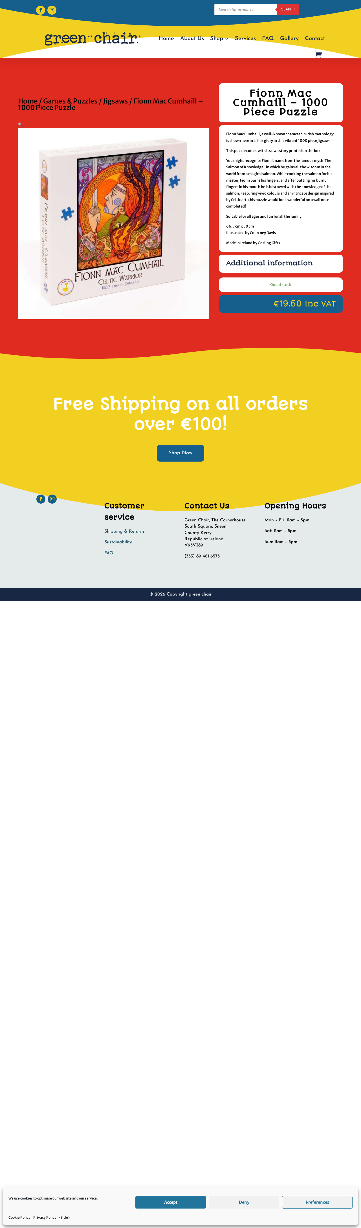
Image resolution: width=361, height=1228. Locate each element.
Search (288, 9)
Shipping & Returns (124, 531)
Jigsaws (115, 101)
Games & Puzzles (70, 101)
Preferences (317, 1202)
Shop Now (180, 453)
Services (245, 38)
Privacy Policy (44, 1217)
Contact (315, 38)
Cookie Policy (19, 1217)
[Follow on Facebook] (40, 10)
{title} (64, 1217)
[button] (20, 124)
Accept (170, 1202)
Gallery (289, 38)
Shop (216, 38)
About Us (192, 38)
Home (166, 38)
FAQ (268, 38)
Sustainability (118, 542)
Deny (244, 1202)
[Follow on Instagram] (51, 10)
